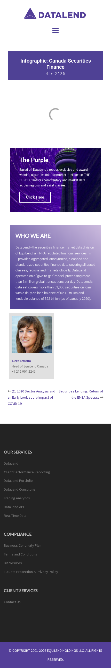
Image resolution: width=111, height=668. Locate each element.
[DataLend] (55, 12)
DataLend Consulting (19, 489)
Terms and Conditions (20, 554)
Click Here (35, 197)
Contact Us (12, 602)
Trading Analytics (17, 498)
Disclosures (13, 563)
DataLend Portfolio (18, 480)
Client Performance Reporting (27, 472)
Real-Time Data (15, 515)
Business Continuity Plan (22, 545)
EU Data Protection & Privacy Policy (31, 571)
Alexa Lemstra (21, 361)
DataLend (11, 463)
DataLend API (14, 506)
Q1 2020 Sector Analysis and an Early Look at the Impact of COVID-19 (31, 397)
